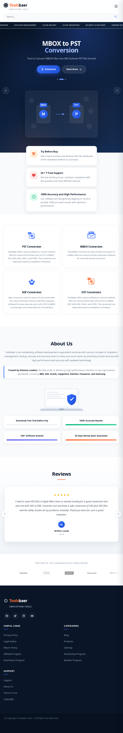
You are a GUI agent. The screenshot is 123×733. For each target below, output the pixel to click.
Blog (66, 630)
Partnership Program (75, 649)
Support (8, 675)
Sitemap (68, 643)
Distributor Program (14, 655)
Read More (72, 69)
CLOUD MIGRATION (71, 25)
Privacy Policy (11, 630)
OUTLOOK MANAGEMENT (25, 25)
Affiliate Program (12, 649)
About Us (8, 681)
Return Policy (10, 643)
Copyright (9, 694)
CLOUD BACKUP (49, 25)
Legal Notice (10, 636)
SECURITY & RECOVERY (96, 25)
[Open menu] (116, 6)
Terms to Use (10, 688)
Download (50, 69)
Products (68, 636)
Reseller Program (73, 655)
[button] (5, 90)
